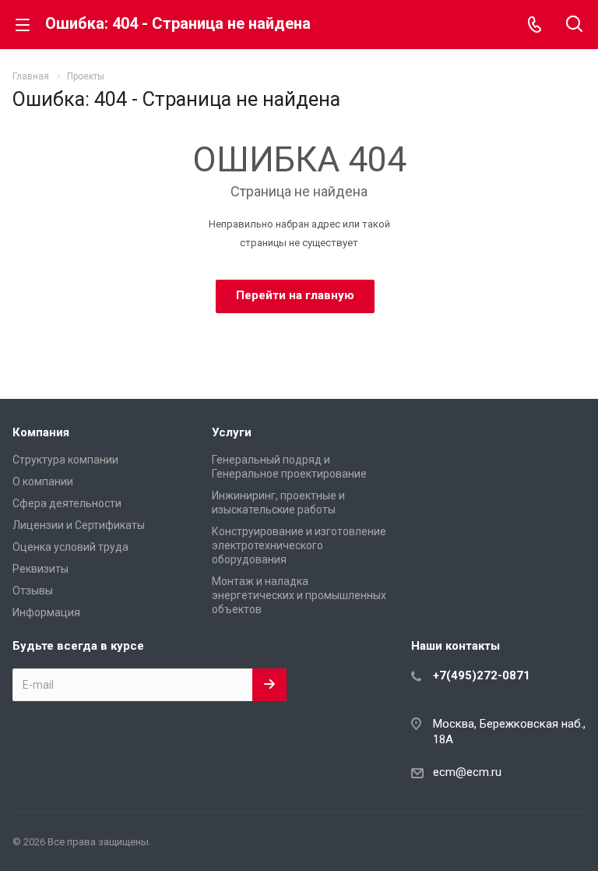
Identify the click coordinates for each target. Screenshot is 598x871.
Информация (46, 612)
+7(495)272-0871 (481, 675)
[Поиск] (574, 25)
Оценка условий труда (70, 547)
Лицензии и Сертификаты (78, 525)
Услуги (232, 432)
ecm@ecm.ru (467, 772)
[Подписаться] (269, 684)
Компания (40, 432)
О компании (42, 481)
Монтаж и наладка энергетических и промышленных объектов (299, 595)
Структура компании (65, 459)
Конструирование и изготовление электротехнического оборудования (299, 545)
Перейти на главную (295, 295)
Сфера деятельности (66, 503)
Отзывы (32, 590)
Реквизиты (40, 568)
